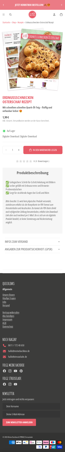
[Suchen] (10, 14)
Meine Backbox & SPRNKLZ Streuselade (20, 437)
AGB (4, 323)
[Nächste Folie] (61, 4)
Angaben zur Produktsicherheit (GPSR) (28, 249)
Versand (6, 305)
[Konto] (54, 14)
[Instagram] (10, 371)
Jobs (4, 302)
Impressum (7, 319)
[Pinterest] (21, 371)
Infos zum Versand (16, 241)
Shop (14, 22)
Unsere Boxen (9, 294)
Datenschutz (8, 326)
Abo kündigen (8, 316)
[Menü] (3, 14)
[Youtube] (15, 371)
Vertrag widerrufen (11, 312)
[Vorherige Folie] (3, 4)
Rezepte (21, 22)
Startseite (6, 22)
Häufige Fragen (9, 298)
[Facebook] (4, 371)
